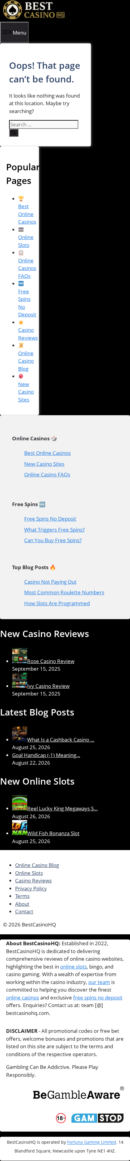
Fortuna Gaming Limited (91, 1142)
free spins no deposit (97, 997)
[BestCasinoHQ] (34, 17)
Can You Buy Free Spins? (53, 540)
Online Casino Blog (26, 361)
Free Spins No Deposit (27, 303)
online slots (73, 966)
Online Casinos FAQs (27, 268)
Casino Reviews (28, 333)
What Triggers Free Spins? (54, 529)
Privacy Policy (31, 888)
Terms (22, 895)
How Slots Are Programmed (57, 603)
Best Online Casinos (47, 452)
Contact (24, 911)
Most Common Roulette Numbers (64, 592)
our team (99, 982)
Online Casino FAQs (47, 474)
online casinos (22, 997)
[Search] (13, 133)
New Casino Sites (26, 392)
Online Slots (26, 241)
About (22, 903)
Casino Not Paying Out (50, 581)
